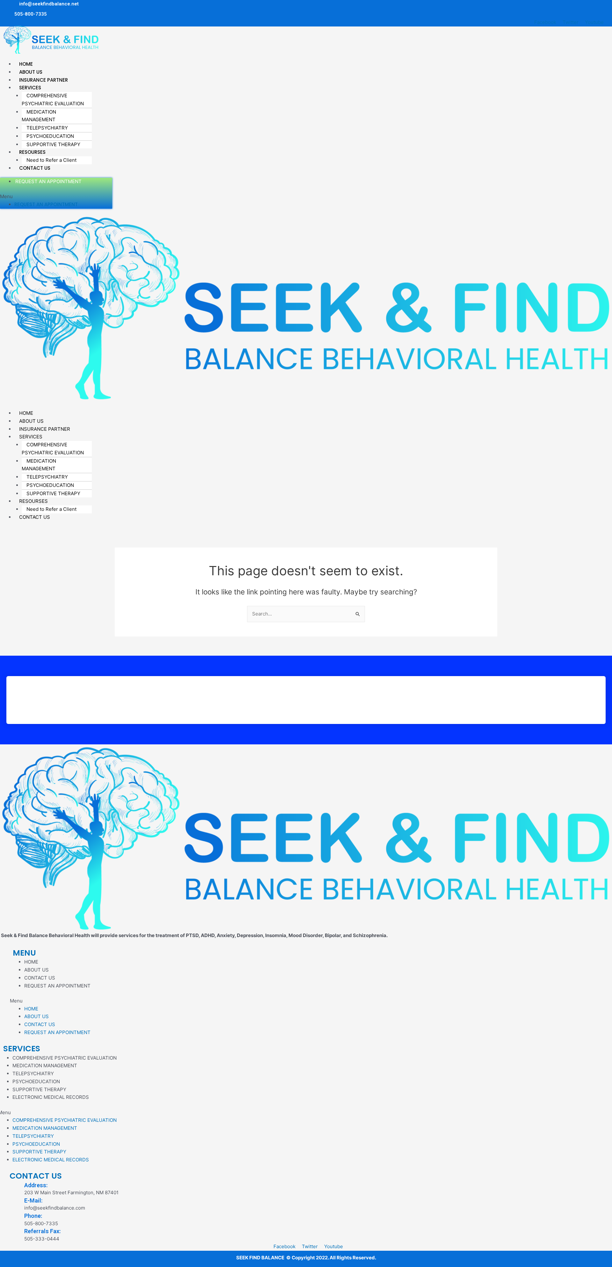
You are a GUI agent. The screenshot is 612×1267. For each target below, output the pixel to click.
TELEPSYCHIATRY (47, 128)
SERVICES (21, 1048)
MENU (24, 952)
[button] (196, 56)
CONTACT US (34, 168)
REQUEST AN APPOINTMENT (48, 181)
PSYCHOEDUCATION (50, 136)
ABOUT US (36, 970)
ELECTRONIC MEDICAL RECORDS (50, 1097)
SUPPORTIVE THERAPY (53, 144)
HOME (31, 962)
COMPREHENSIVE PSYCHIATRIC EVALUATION (53, 100)
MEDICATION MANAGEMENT (39, 116)
